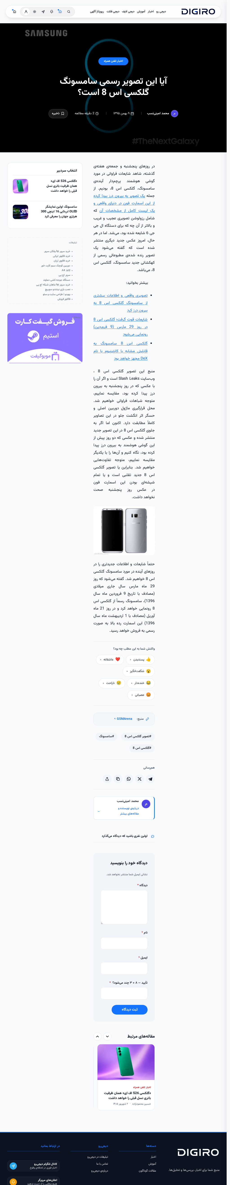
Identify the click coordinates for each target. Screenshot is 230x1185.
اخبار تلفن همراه (113, 61)
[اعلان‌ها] (51, 11)
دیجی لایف (128, 11)
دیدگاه (142, 885)
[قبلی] (107, 1036)
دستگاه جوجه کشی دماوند (56, 280)
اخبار (151, 11)
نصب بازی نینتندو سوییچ (57, 289)
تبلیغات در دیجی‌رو (97, 1157)
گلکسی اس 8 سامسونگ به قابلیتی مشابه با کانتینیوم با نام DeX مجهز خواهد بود (120, 350)
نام (145, 932)
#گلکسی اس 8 (142, 748)
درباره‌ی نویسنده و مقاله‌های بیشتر (118, 811)
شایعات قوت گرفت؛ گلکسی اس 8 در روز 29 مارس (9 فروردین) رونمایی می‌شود (120, 327)
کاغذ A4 (66, 270)
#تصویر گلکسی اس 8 (138, 736)
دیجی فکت (113, 11)
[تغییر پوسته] (34, 11)
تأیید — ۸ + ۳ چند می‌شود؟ (128, 982)
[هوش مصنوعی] (60, 11)
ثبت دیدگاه (130, 1010)
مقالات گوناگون (147, 1171)
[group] (124, 1077)
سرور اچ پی (64, 275)
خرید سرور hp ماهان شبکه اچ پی (53, 285)
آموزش (141, 11)
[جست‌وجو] (68, 11)
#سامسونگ (106, 736)
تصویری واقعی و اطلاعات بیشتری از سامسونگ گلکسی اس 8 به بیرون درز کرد (120, 303)
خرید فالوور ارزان (62, 261)
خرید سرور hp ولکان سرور (57, 251)
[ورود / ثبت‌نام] (26, 11)
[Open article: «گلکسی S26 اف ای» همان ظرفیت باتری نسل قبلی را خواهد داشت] (20, 186)
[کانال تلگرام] (43, 11)
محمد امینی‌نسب (158, 113)
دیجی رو (161, 11)
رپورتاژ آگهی (97, 11)
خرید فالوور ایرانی (61, 256)
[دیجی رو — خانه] (198, 12)
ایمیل (143, 957)
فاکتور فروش (64, 299)
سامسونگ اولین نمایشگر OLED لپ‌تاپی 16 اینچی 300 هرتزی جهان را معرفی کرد (59, 212)
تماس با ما (102, 1164)
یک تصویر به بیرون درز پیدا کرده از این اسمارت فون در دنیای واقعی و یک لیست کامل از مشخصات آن (124, 203)
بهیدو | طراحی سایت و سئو (56, 294)
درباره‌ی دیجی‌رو (99, 1171)
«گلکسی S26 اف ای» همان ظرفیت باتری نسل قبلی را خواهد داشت (61, 186)
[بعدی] (97, 1036)
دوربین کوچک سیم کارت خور (55, 266)
